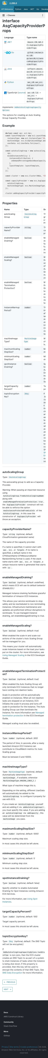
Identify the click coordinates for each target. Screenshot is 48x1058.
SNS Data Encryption (12, 972)
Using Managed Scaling (13, 655)
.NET (32, 9)
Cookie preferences (29, 1047)
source (22, 92)
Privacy (5, 1047)
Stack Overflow (10, 1026)
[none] (1, 20)
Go (38, 9)
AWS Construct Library (13, 1016)
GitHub (7, 1035)
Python (18, 9)
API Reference (7, 9)
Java (26, 9)
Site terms (14, 1047)
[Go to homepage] (8, 1007)
